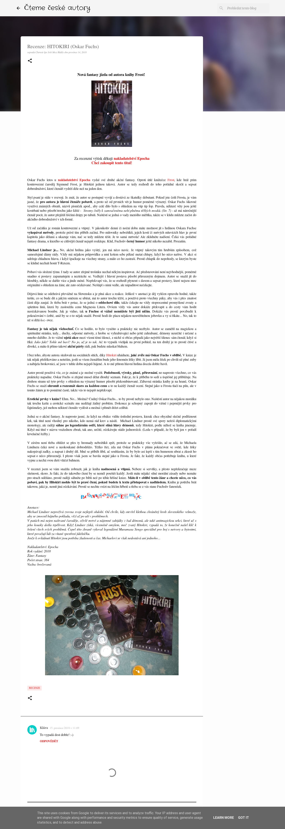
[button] (29, 61)
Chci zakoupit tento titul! (111, 162)
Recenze (34, 688)
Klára (44, 727)
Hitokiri (111, 355)
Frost (171, 180)
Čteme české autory (57, 8)
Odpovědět (49, 741)
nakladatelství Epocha (131, 158)
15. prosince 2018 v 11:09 (64, 728)
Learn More (223, 818)
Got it (243, 818)
